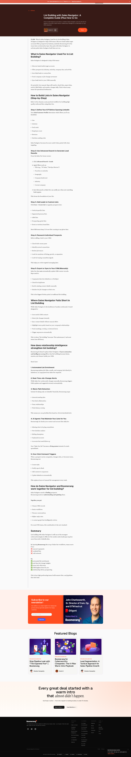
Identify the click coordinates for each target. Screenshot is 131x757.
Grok (86, 754)
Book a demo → (111, 753)
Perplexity (80, 754)
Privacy (102, 749)
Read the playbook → (77, 1)
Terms (99, 749)
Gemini (73, 754)
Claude (66, 754)
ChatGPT (60, 754)
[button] (82, 30)
